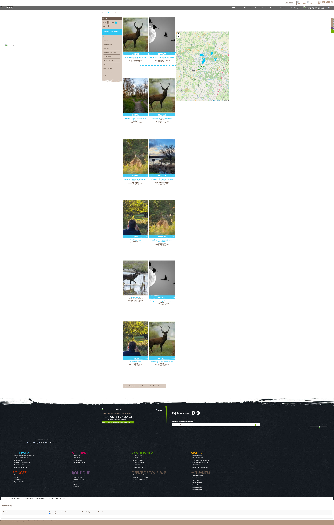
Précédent (132, 386)
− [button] (178, 36)
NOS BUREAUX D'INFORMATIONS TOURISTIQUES (117, 422)
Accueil (104, 12)
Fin (164, 386)
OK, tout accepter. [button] (6, 523)
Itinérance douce (197, 487)
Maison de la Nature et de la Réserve (24, 455)
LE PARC (9, 7)
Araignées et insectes (109, 60)
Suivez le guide (196, 477)
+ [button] (178, 34)
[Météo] (333, 21)
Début (125, 386)
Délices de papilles (197, 482)
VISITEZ (197, 452)
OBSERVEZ (110, 12)
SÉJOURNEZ (81, 452)
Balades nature (108, 44)
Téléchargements (29, 498)
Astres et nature (108, 68)
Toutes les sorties (109, 37)
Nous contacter (18, 498)
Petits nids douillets (197, 485)
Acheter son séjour (138, 467)
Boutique (81, 472)
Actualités (200, 472)
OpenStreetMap (220, 100)
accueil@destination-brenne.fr (117, 419)
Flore (105, 64)
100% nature (195, 480)
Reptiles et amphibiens (110, 52)
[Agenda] (333, 19)
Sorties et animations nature (120, 12)
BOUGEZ (19, 472)
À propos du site (60, 498)
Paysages (106, 48)
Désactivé (58, 513)
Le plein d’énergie (197, 489)
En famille (106, 76)
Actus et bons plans (197, 475)
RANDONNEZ (142, 452)
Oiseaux (106, 40)
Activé (52, 513)
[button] (17, 523)
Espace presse (51, 498)
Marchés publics (40, 498)
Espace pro (10, 498)
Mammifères (107, 56)
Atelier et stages (108, 72)
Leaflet (213, 100)
